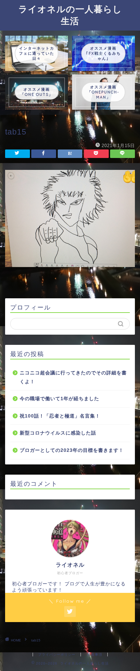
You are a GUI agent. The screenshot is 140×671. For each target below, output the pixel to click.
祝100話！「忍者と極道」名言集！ (60, 416)
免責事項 (94, 654)
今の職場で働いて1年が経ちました (59, 398)
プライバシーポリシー (56, 654)
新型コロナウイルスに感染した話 (58, 433)
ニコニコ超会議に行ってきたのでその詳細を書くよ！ (73, 377)
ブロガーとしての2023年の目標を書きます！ (72, 450)
